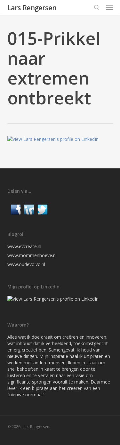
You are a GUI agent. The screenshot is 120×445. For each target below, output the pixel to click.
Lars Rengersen (31, 7)
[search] (97, 7)
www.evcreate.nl (24, 246)
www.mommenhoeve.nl (32, 255)
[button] (109, 7)
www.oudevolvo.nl (26, 264)
